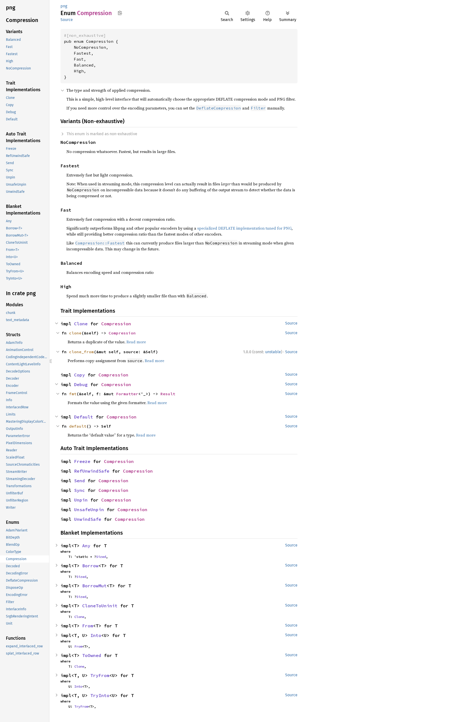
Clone (81, 324)
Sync (79, 490)
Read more (136, 342)
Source (66, 19)
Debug (81, 384)
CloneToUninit (100, 606)
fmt (73, 393)
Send (79, 480)
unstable (273, 352)
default (77, 426)
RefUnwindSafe (91, 471)
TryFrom (99, 675)
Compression (116, 324)
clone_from (81, 351)
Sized (101, 556)
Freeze (82, 461)
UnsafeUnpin (89, 509)
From (87, 626)
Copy (79, 375)
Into (95, 635)
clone (75, 332)
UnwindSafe (87, 519)
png (63, 6)
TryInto (99, 695)
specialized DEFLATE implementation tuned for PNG (244, 228)
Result (167, 393)
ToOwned (91, 655)
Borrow (90, 566)
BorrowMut (94, 586)
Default (83, 417)
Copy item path (120, 13)
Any (86, 545)
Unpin (81, 500)
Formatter (127, 393)
